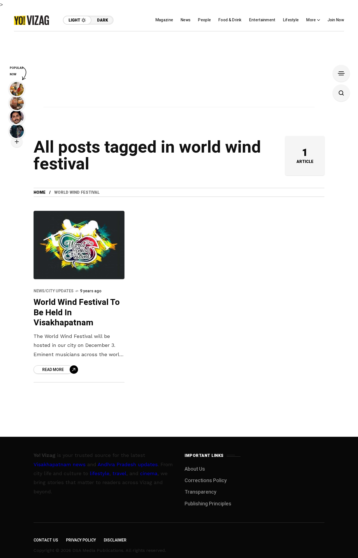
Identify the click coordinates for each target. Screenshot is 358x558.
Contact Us (46, 540)
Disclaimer (115, 540)
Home (40, 192)
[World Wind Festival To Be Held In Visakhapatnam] (79, 245)
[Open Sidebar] (341, 73)
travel (119, 473)
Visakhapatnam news (60, 464)
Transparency (200, 492)
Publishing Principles (208, 504)
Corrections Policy (206, 480)
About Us (195, 469)
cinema (148, 473)
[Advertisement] (179, 71)
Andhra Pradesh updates (128, 464)
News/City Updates (54, 291)
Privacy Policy (81, 540)
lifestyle (99, 473)
